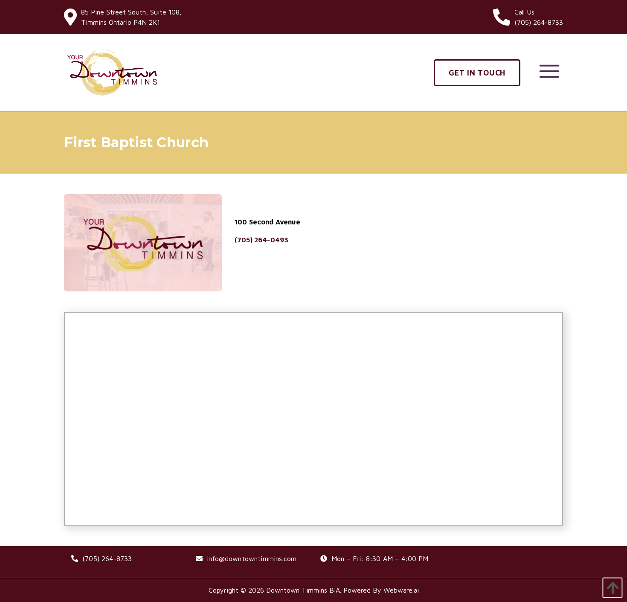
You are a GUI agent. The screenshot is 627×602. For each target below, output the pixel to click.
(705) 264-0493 (261, 240)
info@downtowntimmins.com (251, 558)
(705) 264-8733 (107, 558)
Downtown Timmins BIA (303, 590)
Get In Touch (477, 72)
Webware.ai (401, 590)
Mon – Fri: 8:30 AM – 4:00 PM (379, 558)
